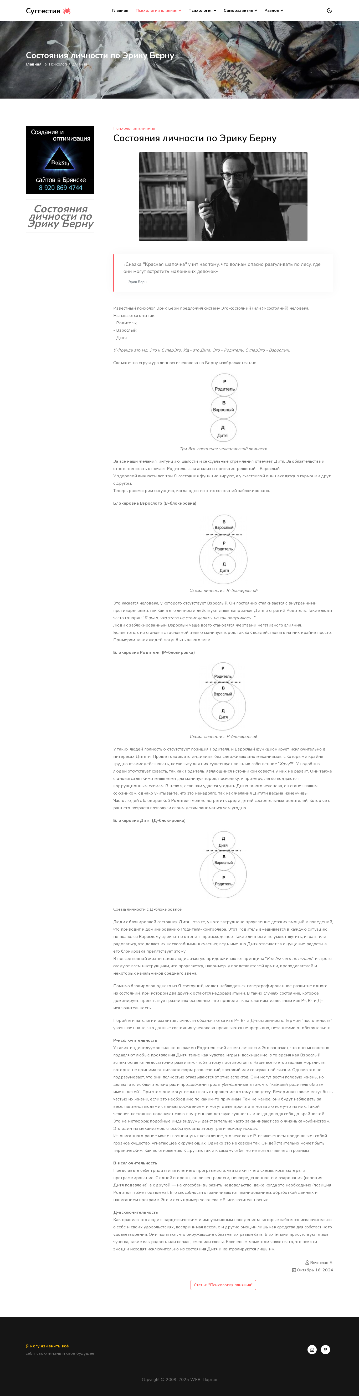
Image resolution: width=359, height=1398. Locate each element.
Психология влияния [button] (156, 10)
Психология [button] (200, 10)
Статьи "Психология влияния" (223, 1285)
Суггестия (44, 11)
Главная (121, 10)
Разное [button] (271, 10)
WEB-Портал (203, 1380)
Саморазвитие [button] (238, 10)
